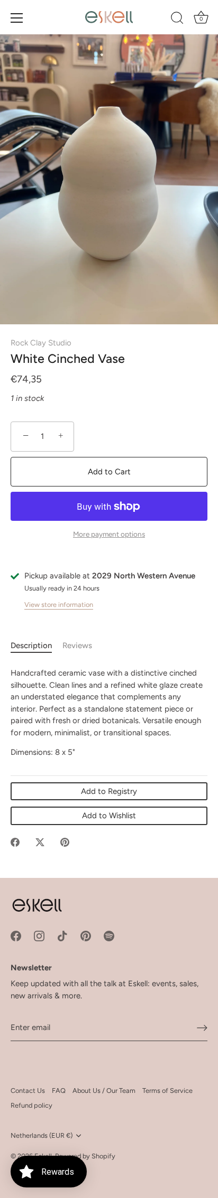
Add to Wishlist (109, 815)
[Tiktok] (62, 935)
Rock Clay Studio (41, 343)
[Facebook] (16, 935)
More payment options (109, 534)
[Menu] (17, 18)
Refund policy (31, 1105)
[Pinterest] (85, 935)
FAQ (59, 1090)
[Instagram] (39, 935)
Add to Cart (109, 471)
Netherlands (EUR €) (41, 1135)
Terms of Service (167, 1090)
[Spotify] (109, 935)
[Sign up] (202, 1028)
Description (31, 645)
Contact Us (28, 1090)
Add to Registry (109, 791)
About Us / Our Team (103, 1090)
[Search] (177, 19)
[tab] (36, 646)
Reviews (77, 645)
